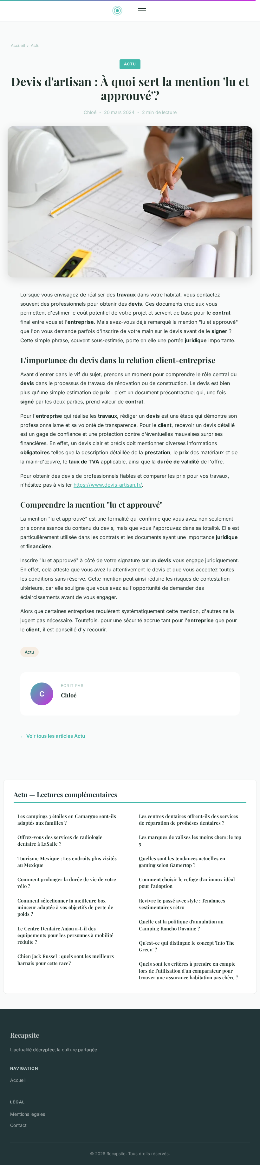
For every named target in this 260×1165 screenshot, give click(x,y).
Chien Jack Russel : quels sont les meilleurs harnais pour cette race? (65, 959)
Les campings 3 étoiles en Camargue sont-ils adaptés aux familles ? (66, 819)
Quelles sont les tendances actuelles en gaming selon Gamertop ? (182, 861)
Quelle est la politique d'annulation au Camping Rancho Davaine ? (181, 924)
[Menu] (142, 11)
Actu (35, 45)
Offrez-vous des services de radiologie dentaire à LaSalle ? (59, 840)
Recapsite (24, 1034)
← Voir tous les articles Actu (52, 736)
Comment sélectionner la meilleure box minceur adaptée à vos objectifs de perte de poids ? (65, 907)
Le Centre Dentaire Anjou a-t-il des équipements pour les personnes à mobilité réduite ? (65, 935)
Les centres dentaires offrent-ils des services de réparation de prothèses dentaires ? (188, 819)
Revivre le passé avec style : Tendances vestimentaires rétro (182, 903)
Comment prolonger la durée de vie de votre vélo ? (66, 882)
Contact (18, 1125)
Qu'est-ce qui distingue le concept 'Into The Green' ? (187, 946)
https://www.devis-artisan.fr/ (108, 485)
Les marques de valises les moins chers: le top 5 (190, 840)
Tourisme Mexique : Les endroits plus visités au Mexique (67, 861)
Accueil (18, 45)
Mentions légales (27, 1114)
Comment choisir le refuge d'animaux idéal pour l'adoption (187, 882)
